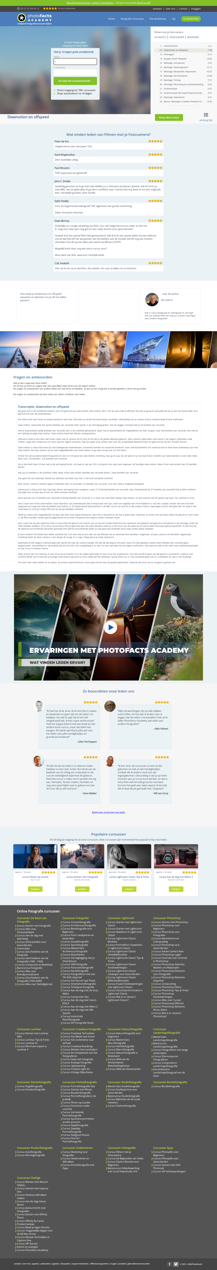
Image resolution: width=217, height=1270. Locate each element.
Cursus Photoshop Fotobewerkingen (163, 995)
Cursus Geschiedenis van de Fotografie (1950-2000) (32, 979)
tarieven (157, 8)
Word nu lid (143, 2)
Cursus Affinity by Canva (30, 1220)
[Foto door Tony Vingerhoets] (146, 349)
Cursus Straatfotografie (75, 941)
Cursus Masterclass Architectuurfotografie (74, 949)
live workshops (158, 18)
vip (173, 18)
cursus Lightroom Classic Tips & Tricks (129, 876)
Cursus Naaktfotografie (75, 1125)
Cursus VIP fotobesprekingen (169, 1171)
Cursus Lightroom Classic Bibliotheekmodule (122, 979)
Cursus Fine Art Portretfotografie (71, 1140)
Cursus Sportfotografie (75, 944)
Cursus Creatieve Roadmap (77, 1046)
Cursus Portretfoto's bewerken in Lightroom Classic (125, 946)
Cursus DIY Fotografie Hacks (78, 1022)
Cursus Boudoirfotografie (76, 1092)
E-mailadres (59, 67)
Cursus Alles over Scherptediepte (26, 930)
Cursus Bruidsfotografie (166, 1086)
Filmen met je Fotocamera (168, 32)
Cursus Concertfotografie (76, 922)
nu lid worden (191, 18)
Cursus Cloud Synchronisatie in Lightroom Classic (125, 992)
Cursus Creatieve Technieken (78, 1033)
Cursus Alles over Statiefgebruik (34, 984)
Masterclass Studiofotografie (124, 1086)
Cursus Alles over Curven (167, 1000)
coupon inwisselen (79, 1263)
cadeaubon (45, 1263)
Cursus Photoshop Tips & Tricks (171, 990)
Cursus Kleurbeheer (73, 954)
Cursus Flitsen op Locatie (76, 1102)
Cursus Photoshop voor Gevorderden (166, 946)
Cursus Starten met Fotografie (34, 925)
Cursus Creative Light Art (76, 1069)
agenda (35, 1263)
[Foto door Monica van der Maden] (103, 349)
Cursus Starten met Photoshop (170, 922)
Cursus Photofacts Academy (32, 1250)
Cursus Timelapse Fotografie (78, 987)
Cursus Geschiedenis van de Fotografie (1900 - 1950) (32, 960)
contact (183, 8)
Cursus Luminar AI (27, 1043)
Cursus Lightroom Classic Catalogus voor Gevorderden (124, 972)
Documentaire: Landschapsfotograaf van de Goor (169, 1072)
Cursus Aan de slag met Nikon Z (80, 1006)
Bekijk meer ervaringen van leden (108, 812)
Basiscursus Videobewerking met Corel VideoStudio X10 (124, 1170)
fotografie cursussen (132, 18)
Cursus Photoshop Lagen (167, 954)
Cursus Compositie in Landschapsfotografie (165, 1064)
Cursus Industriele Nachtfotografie (72, 1018)
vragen (113, 1263)
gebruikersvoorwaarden (138, 1263)
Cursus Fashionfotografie (122, 1105)
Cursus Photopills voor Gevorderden (166, 1160)
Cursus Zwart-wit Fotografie (77, 1059)
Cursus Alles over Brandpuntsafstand (28, 973)
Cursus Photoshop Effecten (168, 1003)
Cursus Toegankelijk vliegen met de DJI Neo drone (34, 1232)
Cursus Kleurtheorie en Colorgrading (166, 940)
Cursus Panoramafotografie (77, 967)
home (111, 18)
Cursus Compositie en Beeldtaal (34, 964)
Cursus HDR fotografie (74, 964)
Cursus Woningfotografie (31, 1155)
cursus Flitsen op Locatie (35, 876)
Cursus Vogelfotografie (30, 1086)
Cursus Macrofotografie (121, 1049)
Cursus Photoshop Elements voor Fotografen (169, 972)
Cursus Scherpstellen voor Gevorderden (31, 943)
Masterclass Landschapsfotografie (165, 1038)
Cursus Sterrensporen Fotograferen (165, 1058)
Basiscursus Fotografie (29, 968)
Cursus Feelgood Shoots (75, 1135)
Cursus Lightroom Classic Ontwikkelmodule (122, 953)
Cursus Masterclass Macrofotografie (118, 1041)
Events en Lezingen (27, 1246)
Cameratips (23, 948)
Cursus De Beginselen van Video (125, 1158)
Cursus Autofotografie (29, 1152)
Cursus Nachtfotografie (75, 970)
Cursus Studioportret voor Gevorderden (122, 1091)
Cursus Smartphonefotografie (79, 983)
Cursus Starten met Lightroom (125, 928)
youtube (122, 1263)
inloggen (196, 8)
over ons (170, 8)
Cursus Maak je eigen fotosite (33, 1227)
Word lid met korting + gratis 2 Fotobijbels (90, 2)
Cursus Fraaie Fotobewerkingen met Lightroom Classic (125, 985)
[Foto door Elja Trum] (60, 349)
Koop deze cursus (169, 117)
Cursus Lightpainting (73, 1065)
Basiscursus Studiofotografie (124, 1096)
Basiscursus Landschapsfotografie (165, 1045)
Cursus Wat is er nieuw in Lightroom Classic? (122, 998)
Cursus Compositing (164, 983)
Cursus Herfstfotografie (121, 1046)
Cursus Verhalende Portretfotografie (73, 1114)
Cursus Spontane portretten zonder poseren (78, 1120)
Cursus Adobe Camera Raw (168, 951)
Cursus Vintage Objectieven (77, 1072)
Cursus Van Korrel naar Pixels (78, 980)
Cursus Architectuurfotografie (79, 925)
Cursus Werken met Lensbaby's (80, 1049)
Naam (56, 56)
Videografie (176, 37)
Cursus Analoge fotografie (76, 1062)
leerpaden (65, 1263)
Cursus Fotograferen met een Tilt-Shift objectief (78, 975)
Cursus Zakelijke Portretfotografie (71, 1130)
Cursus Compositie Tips (75, 996)
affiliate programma (99, 1263)
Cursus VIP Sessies (27, 1243)
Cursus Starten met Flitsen (77, 1089)
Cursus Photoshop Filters (167, 987)
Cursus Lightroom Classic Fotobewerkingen (122, 966)
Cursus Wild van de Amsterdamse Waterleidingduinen (119, 1062)
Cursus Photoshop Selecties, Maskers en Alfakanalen (169, 966)
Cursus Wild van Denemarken (124, 1069)
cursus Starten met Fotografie (82, 876)
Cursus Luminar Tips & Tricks (33, 1039)
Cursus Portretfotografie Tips (78, 1086)
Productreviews (25, 1224)
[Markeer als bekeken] (157, 50)
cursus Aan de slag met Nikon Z (176, 876)
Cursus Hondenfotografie (31, 1089)
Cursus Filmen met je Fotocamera (119, 1153)
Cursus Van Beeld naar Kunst (78, 1036)
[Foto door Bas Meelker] (188, 349)
